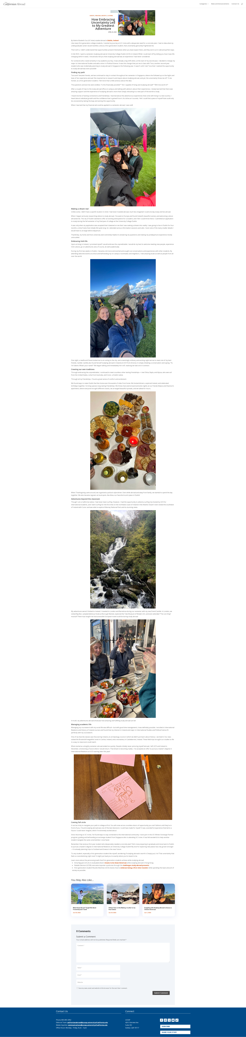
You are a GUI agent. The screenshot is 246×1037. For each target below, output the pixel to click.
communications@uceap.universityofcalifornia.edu (87, 1025)
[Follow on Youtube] (173, 1020)
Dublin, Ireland (113, 40)
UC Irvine (110, 15)
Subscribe (166, 1026)
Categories (203, 4)
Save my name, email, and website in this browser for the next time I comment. (103, 988)
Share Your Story (169, 1032)
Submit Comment (161, 993)
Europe (92, 15)
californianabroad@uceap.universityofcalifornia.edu (87, 1022)
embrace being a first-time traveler (134, 868)
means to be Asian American (116, 863)
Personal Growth (100, 15)
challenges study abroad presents (136, 865)
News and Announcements (220, 4)
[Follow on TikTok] (176, 1020)
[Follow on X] (169, 1020)
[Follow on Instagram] (165, 1020)
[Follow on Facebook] (161, 1020)
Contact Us (235, 4)
